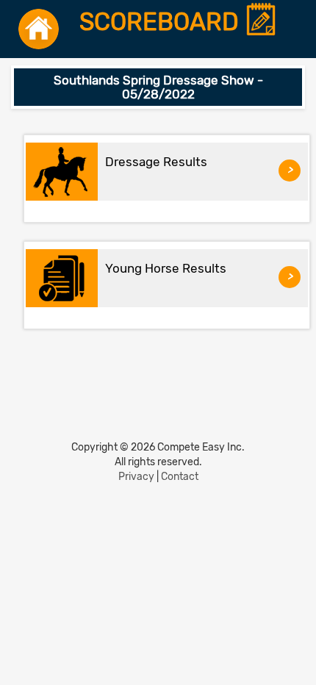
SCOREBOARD (162, 22)
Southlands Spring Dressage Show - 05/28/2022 (158, 87)
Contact (179, 476)
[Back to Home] (38, 29)
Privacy (136, 476)
